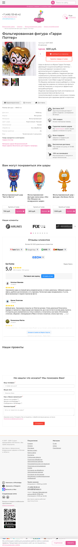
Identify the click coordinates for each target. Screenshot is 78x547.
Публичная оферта (34, 457)
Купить (19, 211)
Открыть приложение (8, 505)
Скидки (30, 443)
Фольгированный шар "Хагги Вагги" (12, 196)
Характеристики (12, 103)
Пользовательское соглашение (38, 464)
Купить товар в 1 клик (59, 59)
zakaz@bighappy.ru (8, 18)
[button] (31, 233)
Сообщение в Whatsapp (12, 403)
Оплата (28, 103)
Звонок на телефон (11, 399)
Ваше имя (8, 390)
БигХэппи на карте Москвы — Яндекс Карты (39, 335)
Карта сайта (31, 453)
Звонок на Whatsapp (11, 401)
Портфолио (57, 448)
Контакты (30, 455)
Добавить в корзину (60, 54)
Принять (70, 543)
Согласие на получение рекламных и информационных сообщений (38, 476)
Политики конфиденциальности (13, 418)
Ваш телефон (9, 383)
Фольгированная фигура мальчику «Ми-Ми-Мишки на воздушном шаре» (38, 198)
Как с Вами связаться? (13, 397)
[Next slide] (75, 226)
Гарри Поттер (7, 140)
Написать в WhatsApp (13, 482)
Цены (55, 446)
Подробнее (58, 543)
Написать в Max (10, 489)
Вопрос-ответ (32, 450)
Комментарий (10, 406)
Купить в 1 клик (13, 207)
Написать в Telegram (13, 486)
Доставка (41, 103)
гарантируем (60, 129)
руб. (39, 6)
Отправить (39, 423)
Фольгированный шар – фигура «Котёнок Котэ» (64, 196)
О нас (55, 443)
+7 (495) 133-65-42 (11, 14)
